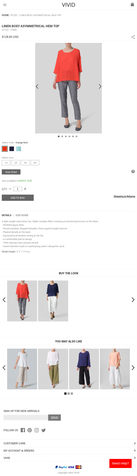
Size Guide (22, 215)
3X (25, 162)
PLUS (14, 15)
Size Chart (11, 172)
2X (15, 162)
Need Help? (120, 463)
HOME (5, 15)
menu (5, 5)
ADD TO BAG (18, 197)
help (133, 171)
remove (10, 189)
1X (6, 162)
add (25, 189)
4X (35, 162)
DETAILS (6, 215)
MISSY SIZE (25, 180)
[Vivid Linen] (68, 6)
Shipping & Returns (124, 196)
